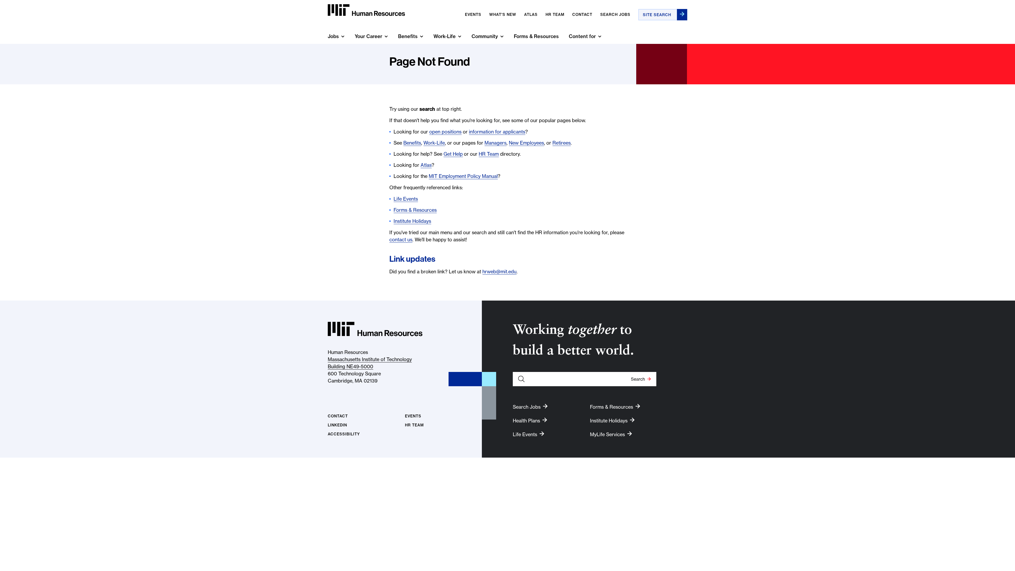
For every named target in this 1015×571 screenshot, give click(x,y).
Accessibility (344, 434)
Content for (582, 36)
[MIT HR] (366, 10)
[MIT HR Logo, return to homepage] (375, 329)
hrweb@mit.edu (499, 272)
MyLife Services (607, 434)
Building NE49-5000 (350, 366)
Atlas (531, 14)
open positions (445, 132)
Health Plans (526, 421)
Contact (582, 14)
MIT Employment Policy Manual (463, 176)
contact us (400, 240)
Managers (495, 143)
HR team (555, 14)
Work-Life (444, 36)
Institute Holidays (412, 221)
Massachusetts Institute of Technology (370, 359)
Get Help (453, 154)
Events (473, 14)
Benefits (408, 36)
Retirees (561, 143)
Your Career (368, 36)
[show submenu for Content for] (600, 36)
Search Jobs (615, 14)
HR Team (489, 154)
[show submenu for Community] (502, 36)
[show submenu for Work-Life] (460, 36)
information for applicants (497, 132)
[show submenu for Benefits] (421, 36)
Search (638, 379)
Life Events (406, 199)
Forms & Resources (536, 36)
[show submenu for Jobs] (343, 36)
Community (485, 36)
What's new (502, 14)
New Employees (526, 143)
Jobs (333, 36)
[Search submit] (682, 14)
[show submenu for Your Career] (386, 36)
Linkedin (337, 425)
